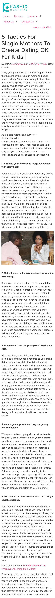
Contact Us (28, 21)
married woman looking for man (28, 63)
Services (18, 16)
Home (7, 16)
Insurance (32, 16)
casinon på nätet (42, 27)
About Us (9, 21)
